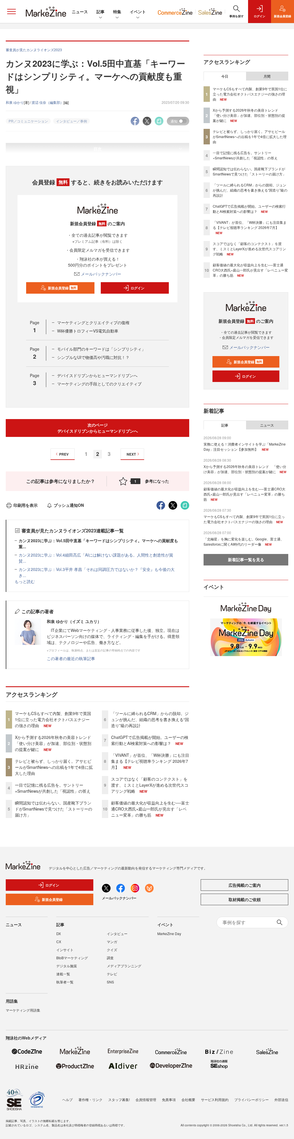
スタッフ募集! (119, 1099)
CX (58, 941)
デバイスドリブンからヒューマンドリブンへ (97, 375)
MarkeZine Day (169, 933)
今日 (224, 76)
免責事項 (169, 1099)
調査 (110, 957)
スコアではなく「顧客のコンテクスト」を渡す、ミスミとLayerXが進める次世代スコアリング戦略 (149, 785)
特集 (117, 11)
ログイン (137, 288)
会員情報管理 (146, 1099)
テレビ (112, 973)
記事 (100, 11)
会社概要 (188, 1099)
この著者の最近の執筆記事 (71, 658)
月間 (267, 76)
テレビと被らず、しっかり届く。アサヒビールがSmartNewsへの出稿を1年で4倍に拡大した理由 (54, 767)
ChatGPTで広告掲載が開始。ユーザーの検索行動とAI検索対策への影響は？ (149, 740)
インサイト (65, 949)
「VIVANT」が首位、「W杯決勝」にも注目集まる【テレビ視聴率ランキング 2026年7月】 (150, 761)
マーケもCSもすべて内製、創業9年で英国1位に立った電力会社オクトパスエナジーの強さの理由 (53, 719)
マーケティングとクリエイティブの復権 (93, 322)
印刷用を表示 (25, 505)
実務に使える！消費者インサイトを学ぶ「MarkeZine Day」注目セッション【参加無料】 (245, 447)
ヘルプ (67, 1099)
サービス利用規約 (215, 1099)
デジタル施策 (66, 965)
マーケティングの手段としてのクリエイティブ (99, 384)
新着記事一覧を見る (246, 559)
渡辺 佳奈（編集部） (47, 102)
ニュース (80, 11)
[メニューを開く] (11, 11)
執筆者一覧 (65, 981)
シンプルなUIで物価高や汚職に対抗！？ (93, 357)
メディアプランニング (124, 965)
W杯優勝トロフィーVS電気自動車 (87, 331)
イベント (138, 11)
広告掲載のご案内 (245, 885)
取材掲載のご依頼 (245, 899)
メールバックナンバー (101, 274)
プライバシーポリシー (251, 1099)
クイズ (112, 949)
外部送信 (281, 1099)
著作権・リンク (90, 1099)
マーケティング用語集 (23, 1010)
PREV (64, 454)
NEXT (131, 454)
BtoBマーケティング (72, 957)
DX (58, 933)
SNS (110, 981)
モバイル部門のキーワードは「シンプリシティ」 (101, 349)
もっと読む (25, 581)
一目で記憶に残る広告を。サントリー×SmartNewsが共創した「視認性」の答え (52, 788)
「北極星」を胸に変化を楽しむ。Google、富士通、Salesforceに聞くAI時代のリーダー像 (244, 541)
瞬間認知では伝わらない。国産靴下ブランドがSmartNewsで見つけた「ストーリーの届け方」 (53, 809)
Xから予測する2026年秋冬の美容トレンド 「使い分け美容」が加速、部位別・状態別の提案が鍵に (55, 743)
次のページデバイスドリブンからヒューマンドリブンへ (97, 428)
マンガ (112, 941)
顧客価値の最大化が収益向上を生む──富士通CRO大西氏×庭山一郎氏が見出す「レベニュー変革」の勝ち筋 (150, 809)
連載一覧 (63, 973)
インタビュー (117, 933)
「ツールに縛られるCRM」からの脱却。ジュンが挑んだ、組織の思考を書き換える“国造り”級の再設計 (150, 719)
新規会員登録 (62, 288)
